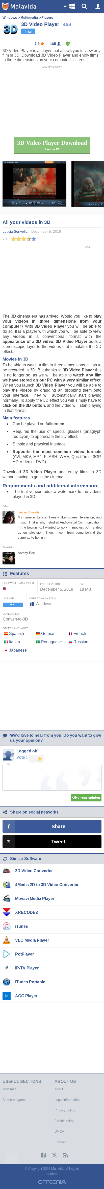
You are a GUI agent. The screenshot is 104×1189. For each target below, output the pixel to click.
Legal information (67, 1100)
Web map (9, 1089)
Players (47, 17)
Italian (14, 642)
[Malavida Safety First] (68, 43)
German (48, 633)
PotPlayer (24, 954)
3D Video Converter (34, 871)
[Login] (97, 6)
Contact (60, 1142)
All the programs (15, 1100)
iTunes (21, 926)
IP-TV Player (27, 968)
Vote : (21, 757)
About (59, 1089)
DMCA (59, 1131)
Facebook (40, 1155)
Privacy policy (65, 1110)
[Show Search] (85, 6)
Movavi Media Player (34, 898)
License (8, 598)
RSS (63, 1155)
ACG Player (26, 996)
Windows (10, 17)
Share (58, 826)
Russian (80, 642)
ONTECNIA (52, 1182)
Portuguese (51, 642)
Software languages (18, 583)
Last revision (50, 584)
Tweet (58, 841)
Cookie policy (64, 1121)
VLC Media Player (32, 940)
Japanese (18, 650)
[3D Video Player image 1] (34, 188)
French (79, 633)
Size (82, 584)
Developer (11, 613)
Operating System (42, 598)
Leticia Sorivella (29, 512)
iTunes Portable (30, 982)
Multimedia (29, 17)
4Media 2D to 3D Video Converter (47, 885)
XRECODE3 (26, 912)
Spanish (16, 633)
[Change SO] (70, 6)
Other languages (16, 628)
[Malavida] (19, 6)
